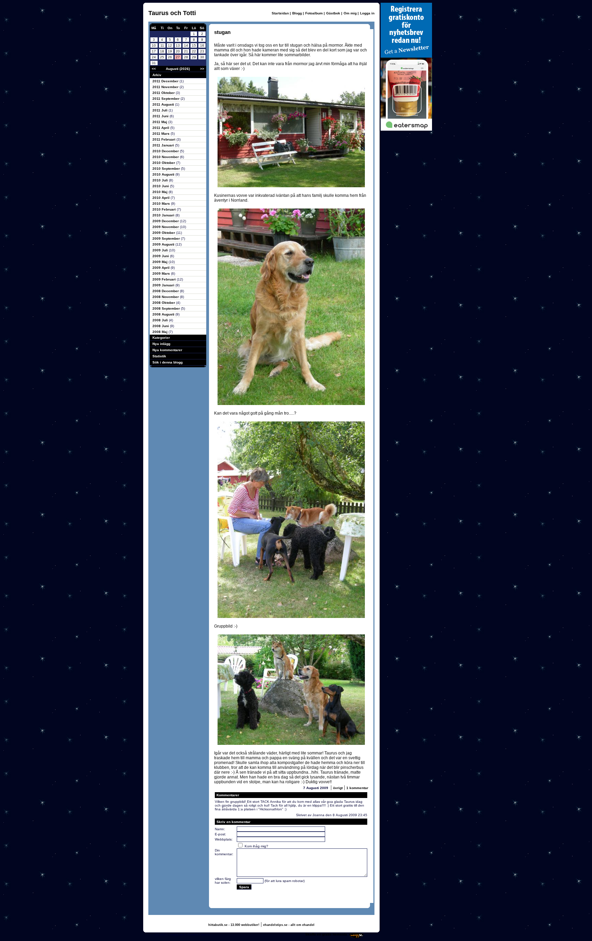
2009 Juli (160, 250)
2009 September (166, 238)
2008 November (166, 297)
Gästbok (333, 13)
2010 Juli (160, 180)
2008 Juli (160, 320)
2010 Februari (164, 209)
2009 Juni (161, 256)
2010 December (166, 151)
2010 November (166, 157)
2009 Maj (160, 262)
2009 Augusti (163, 244)
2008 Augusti (163, 314)
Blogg (297, 13)
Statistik (159, 356)
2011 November (166, 87)
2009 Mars (161, 273)
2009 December (166, 221)
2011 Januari (163, 145)
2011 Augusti (163, 104)
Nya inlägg (161, 344)
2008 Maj (160, 332)
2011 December (166, 81)
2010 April (161, 198)
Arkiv (156, 75)
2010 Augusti (163, 174)
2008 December (166, 291)
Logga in (367, 13)
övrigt (338, 788)
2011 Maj (160, 122)
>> (202, 69)
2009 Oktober (164, 233)
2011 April (161, 128)
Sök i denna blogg (167, 362)
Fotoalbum (314, 13)
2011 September (166, 98)
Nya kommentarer (167, 350)
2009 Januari (163, 285)
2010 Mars (161, 203)
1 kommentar (357, 788)
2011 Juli (160, 110)
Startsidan (280, 13)
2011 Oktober (164, 93)
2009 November (166, 227)
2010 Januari (163, 215)
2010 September (166, 168)
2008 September (166, 308)
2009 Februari (164, 279)
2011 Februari (164, 139)
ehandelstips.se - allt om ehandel (288, 925)
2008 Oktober (164, 303)
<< (154, 69)
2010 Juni (161, 186)
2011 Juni (161, 116)
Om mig (350, 13)
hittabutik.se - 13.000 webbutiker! (233, 925)
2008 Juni (161, 326)
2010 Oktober (164, 163)
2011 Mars (161, 133)
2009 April (161, 268)
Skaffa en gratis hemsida (326, 934)
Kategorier (161, 338)
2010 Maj (160, 192)
